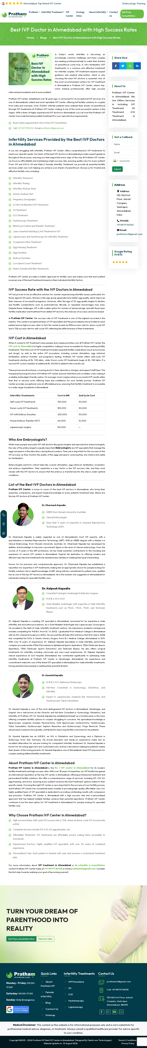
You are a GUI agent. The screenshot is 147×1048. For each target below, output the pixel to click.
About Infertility (97, 12)
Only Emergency (20, 999)
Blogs (43, 37)
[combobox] (115, 160)
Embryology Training (133, 3)
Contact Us (113, 14)
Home (30, 37)
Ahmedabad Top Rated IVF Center (42, 3)
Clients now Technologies (99, 1040)
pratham (33, 12)
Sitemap (50, 1015)
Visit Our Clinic (45, 938)
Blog (48, 1002)
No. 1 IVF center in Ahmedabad (72, 767)
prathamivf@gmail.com (52, 128)
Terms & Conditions (127, 1040)
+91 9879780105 (26, 128)
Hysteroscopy (76, 1000)
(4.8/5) (118, 254)
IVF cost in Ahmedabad (21, 346)
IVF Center (69, 14)
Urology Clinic (80, 14)
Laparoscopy (75, 1006)
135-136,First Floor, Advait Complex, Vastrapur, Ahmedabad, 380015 (120, 1001)
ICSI (70, 994)
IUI (69, 987)
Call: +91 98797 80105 (117, 989)
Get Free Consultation (128, 14)
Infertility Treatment (52, 12)
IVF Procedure (76, 981)
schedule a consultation (91, 865)
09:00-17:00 (19, 993)
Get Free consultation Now (21, 938)
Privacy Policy (127, 1043)
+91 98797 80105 (53, 868)
